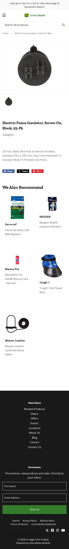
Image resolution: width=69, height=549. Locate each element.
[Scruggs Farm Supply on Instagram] (57, 530)
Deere (34, 414)
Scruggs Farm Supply (37, 539)
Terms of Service (19, 524)
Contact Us (34, 447)
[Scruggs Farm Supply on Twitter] (47, 530)
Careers (34, 442)
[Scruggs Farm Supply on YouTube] (63, 530)
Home (5, 33)
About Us (34, 433)
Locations (34, 428)
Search (16, 520)
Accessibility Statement (43, 524)
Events (34, 423)
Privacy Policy (30, 520)
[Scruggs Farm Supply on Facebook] (52, 530)
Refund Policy (47, 520)
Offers (34, 418)
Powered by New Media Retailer (33, 543)
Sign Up (34, 509)
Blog (34, 437)
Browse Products (34, 409)
